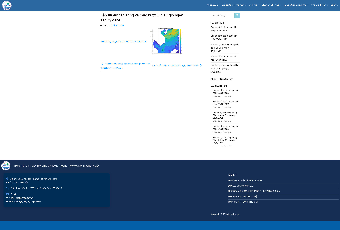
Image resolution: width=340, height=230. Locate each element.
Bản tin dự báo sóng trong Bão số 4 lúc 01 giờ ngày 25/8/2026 (225, 48)
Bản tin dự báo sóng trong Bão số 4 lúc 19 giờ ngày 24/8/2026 (225, 68)
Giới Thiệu (227, 5)
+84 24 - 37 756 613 (52, 188)
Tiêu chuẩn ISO (318, 5)
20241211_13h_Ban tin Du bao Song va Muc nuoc (123, 41)
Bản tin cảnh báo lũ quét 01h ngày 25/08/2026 (224, 38)
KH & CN (253, 5)
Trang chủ (213, 5)
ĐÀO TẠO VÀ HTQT (270, 5)
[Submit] (237, 15)
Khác (333, 5)
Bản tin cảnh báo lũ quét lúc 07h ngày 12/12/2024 (175, 65)
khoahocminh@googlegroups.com (23, 201)
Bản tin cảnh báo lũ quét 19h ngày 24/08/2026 (224, 58)
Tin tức (240, 5)
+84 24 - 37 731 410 (31, 188)
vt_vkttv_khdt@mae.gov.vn (19, 198)
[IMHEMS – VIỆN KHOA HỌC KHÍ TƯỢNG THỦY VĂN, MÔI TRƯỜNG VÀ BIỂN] (8, 5)
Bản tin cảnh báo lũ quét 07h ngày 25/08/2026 (224, 29)
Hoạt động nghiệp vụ (295, 5)
